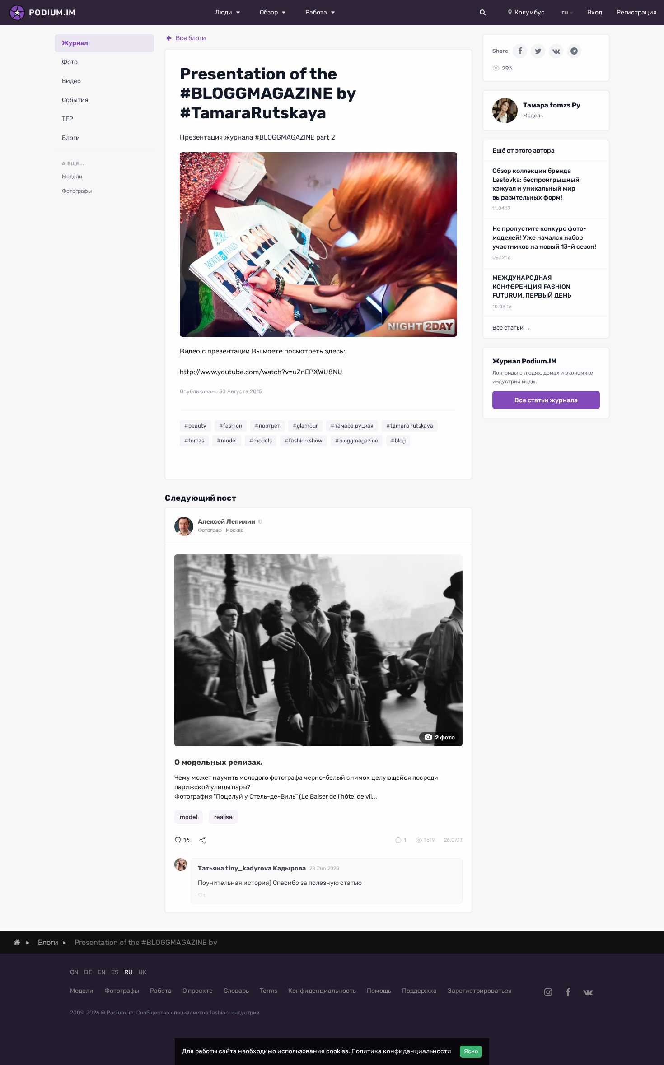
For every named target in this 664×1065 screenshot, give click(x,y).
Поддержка (419, 991)
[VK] (556, 51)
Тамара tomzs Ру (551, 105)
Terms (268, 991)
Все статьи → (511, 327)
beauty (197, 426)
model (229, 440)
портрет (269, 426)
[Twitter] (538, 51)
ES (115, 972)
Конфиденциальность (322, 991)
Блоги (71, 138)
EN (102, 972)
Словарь (236, 991)
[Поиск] (483, 12)
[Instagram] (548, 992)
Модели (72, 176)
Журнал (75, 43)
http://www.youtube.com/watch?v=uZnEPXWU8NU (261, 372)
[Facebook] (520, 51)
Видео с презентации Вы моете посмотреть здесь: (262, 351)
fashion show (306, 440)
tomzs (196, 440)
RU (128, 972)
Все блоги (191, 38)
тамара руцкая (354, 426)
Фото (70, 62)
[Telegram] (574, 51)
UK (142, 972)
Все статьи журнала (546, 400)
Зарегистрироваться (480, 991)
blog (400, 440)
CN (74, 972)
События (75, 100)
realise (223, 817)
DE (88, 972)
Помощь (379, 991)
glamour (307, 426)
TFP (67, 119)
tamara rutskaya (411, 426)
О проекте (197, 991)
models (262, 440)
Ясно (471, 1051)
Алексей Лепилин (226, 522)
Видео (71, 81)
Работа (161, 991)
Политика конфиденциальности (401, 1051)
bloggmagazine (358, 440)
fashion (232, 426)
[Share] (202, 840)
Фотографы (77, 191)
